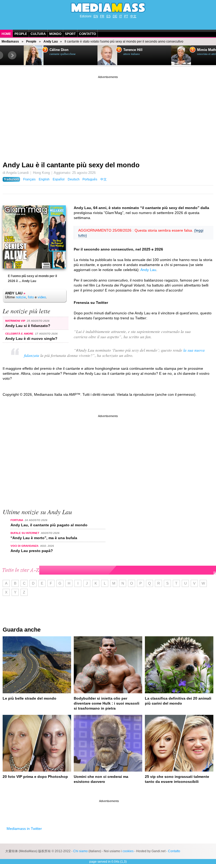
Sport (70, 34)
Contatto (87, 34)
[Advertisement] (108, 116)
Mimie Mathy (137, 50)
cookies (128, 851)
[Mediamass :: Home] (108, 8)
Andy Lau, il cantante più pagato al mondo (49, 525)
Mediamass (10, 41)
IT (120, 16)
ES (108, 16)
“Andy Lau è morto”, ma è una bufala (44, 538)
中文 (133, 16)
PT (126, 16)
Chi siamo (80, 851)
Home (6, 34)
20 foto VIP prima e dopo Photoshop (35, 776)
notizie (21, 297)
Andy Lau (50, 41)
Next (12, 55)
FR (102, 16)
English (44, 179)
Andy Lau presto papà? (32, 551)
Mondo (55, 34)
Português (89, 179)
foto (31, 297)
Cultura (38, 34)
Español (59, 179)
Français (29, 179)
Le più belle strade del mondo (29, 698)
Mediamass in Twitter (24, 828)
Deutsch (74, 179)
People (20, 34)
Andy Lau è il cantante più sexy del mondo (71, 165)
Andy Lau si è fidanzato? (27, 326)
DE (115, 16)
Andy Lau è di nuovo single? (31, 338)
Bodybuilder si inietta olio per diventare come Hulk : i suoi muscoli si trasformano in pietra (106, 703)
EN (96, 16)
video (42, 297)
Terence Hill (62, 50)
